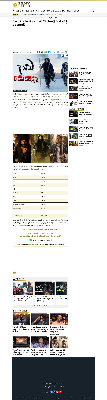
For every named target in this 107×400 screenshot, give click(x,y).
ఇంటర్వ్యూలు (55, 11)
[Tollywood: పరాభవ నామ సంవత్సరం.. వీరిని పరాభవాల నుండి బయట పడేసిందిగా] (73, 143)
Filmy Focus (16, 18)
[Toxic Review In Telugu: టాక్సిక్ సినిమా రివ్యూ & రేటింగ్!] (66, 288)
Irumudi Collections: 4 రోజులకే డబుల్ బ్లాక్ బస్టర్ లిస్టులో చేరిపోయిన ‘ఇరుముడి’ (86, 96)
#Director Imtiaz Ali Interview (43, 15)
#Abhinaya (20, 273)
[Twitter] (42, 52)
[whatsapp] (45, 52)
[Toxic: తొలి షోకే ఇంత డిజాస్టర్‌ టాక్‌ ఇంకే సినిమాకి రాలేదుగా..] (21, 319)
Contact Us (64, 387)
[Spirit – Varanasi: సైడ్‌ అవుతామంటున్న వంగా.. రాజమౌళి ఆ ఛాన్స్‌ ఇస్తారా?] (59, 342)
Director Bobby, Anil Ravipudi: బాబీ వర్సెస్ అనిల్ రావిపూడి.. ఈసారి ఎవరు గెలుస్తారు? (23, 298)
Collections (23, 18)
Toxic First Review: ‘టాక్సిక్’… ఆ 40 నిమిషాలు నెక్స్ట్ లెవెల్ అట (85, 114)
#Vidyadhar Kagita (59, 273)
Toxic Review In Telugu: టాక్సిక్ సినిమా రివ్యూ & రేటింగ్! (66, 297)
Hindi (60, 383)
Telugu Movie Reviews (38, 398)
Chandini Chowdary (61, 96)
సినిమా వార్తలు (20, 11)
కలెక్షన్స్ (38, 11)
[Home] (13, 11)
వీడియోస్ (70, 11)
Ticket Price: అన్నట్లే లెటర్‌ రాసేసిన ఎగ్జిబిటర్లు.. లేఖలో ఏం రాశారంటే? (21, 352)
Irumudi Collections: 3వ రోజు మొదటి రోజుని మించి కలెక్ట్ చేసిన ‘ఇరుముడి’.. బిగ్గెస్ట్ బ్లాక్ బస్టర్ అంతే (86, 129)
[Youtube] (60, 392)
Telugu (51, 383)
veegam (58, 398)
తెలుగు (87, 10)
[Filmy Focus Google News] (58, 52)
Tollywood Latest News (26, 398)
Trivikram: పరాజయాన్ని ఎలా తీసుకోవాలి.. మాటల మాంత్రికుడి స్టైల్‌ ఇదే (38, 352)
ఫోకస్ (43, 11)
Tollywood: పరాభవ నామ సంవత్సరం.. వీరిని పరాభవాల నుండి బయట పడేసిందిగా (86, 143)
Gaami (55, 94)
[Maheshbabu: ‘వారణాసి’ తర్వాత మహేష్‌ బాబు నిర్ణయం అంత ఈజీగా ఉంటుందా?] (40, 319)
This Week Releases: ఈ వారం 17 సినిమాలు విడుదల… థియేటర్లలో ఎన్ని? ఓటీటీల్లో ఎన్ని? (86, 122)
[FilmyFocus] (22, 5)
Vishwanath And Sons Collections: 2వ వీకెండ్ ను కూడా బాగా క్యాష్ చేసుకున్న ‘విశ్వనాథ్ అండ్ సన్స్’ (86, 137)
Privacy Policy (48, 387)
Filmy (43, 244)
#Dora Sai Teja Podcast (57, 15)
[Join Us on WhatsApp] (66, 52)
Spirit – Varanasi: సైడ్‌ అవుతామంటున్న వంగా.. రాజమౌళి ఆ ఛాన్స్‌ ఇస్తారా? (58, 352)
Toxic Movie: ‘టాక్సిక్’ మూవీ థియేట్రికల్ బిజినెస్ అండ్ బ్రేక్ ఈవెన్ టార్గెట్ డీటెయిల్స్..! (44, 298)
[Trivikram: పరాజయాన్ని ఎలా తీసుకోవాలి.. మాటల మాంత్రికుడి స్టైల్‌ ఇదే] (40, 342)
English (46, 383)
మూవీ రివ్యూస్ (30, 11)
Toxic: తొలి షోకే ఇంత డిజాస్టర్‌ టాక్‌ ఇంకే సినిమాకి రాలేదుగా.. (21, 329)
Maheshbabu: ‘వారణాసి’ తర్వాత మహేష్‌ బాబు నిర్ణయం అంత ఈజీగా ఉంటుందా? (40, 329)
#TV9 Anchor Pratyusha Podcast (28, 15)
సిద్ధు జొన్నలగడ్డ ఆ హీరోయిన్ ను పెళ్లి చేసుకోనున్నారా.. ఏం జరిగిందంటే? (40, 236)
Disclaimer (56, 387)
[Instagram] (57, 392)
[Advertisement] (100, 42)
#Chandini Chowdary (29, 273)
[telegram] (49, 52)
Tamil (56, 383)
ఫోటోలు (62, 11)
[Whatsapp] (31, 240)
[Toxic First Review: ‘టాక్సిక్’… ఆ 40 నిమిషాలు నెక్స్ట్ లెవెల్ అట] (73, 114)
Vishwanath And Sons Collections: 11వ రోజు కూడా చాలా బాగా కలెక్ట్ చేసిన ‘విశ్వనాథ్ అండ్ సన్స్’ (86, 104)
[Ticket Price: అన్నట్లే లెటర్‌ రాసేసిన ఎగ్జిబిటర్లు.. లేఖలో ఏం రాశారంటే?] (21, 342)
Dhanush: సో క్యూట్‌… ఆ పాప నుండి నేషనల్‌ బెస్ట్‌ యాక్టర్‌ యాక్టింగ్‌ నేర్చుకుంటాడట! (58, 330)
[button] (34, 305)
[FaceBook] (38, 52)
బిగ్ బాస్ (76, 11)
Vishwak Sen (24, 94)
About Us (40, 387)
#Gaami (38, 273)
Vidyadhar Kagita (23, 96)
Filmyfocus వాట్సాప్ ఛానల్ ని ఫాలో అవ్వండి (41, 240)
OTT (48, 11)
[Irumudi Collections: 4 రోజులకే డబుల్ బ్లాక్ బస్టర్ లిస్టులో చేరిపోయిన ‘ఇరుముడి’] (73, 96)
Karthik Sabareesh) (34, 102)
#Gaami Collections (47, 273)
